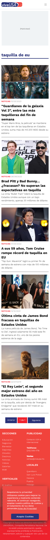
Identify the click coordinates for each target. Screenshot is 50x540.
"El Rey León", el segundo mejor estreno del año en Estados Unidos (22, 391)
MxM (4, 470)
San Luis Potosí (34, 475)
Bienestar (7, 446)
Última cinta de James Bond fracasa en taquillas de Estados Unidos (24, 320)
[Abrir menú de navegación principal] (46, 4)
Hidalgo (30, 485)
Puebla (30, 481)
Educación (7, 440)
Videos (5, 463)
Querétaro (32, 471)
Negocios (6, 443)
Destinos (6, 456)
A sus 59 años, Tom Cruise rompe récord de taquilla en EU (24, 253)
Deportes (6, 450)
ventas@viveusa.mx (35, 459)
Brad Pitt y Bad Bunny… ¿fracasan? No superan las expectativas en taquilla (23, 185)
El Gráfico (7, 485)
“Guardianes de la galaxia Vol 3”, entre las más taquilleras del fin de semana (22, 112)
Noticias (5, 101)
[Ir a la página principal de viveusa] (21, 4)
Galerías (6, 466)
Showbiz (6, 453)
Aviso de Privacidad (27, 508)
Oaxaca (30, 478)
